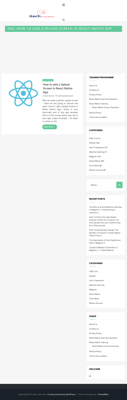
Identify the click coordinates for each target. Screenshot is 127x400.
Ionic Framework (96, 147)
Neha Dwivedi (49, 96)
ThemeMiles (103, 394)
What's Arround (96, 170)
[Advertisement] (63, 50)
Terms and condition (98, 117)
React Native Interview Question (103, 99)
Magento (93, 156)
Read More (48, 127)
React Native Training (98, 103)
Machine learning (96, 152)
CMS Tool (93, 138)
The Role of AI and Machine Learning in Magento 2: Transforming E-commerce (105, 210)
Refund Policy (95, 113)
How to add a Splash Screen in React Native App (57, 88)
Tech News (94, 165)
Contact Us (94, 90)
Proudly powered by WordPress (61, 394)
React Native (48, 80)
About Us (93, 85)
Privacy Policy (95, 94)
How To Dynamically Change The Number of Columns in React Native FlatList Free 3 (104, 233)
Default (92, 143)
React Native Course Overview (105, 107)
